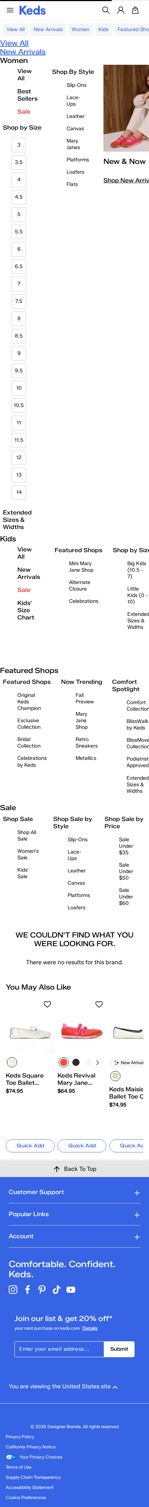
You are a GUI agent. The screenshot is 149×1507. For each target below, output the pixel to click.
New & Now (124, 161)
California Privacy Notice (31, 1446)
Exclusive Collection (29, 723)
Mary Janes (73, 144)
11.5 (19, 440)
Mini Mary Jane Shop (81, 566)
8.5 (19, 336)
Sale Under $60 (126, 896)
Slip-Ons (76, 85)
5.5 (19, 232)
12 (19, 457)
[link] (28, 1083)
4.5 (19, 197)
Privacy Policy (20, 1436)
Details (90, 1328)
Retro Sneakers (87, 742)
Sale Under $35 (126, 846)
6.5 (19, 266)
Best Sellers (27, 95)
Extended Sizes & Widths (17, 519)
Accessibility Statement (30, 1487)
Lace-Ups (73, 100)
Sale (23, 111)
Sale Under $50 (126, 871)
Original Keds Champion (29, 701)
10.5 (19, 405)
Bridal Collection (29, 742)
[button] (47, 1004)
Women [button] (80, 29)
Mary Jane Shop (82, 720)
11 (19, 423)
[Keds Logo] (33, 9)
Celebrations (83, 601)
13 (19, 475)
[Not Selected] (76, 1062)
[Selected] (12, 1062)
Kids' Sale (23, 873)
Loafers (75, 172)
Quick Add (30, 1146)
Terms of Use (18, 1467)
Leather (76, 116)
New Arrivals (48, 29)
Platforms (78, 160)
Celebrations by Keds (32, 761)
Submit (119, 1349)
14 (19, 492)
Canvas (75, 129)
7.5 (18, 301)
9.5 (19, 371)
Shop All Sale (26, 835)
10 (19, 388)
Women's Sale (28, 854)
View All (16, 29)
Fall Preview (85, 698)
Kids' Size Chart (25, 610)
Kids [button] (103, 29)
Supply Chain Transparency (33, 1477)
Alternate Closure (79, 585)
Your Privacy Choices (41, 1457)
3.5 (19, 162)
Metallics (86, 758)
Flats (72, 184)
